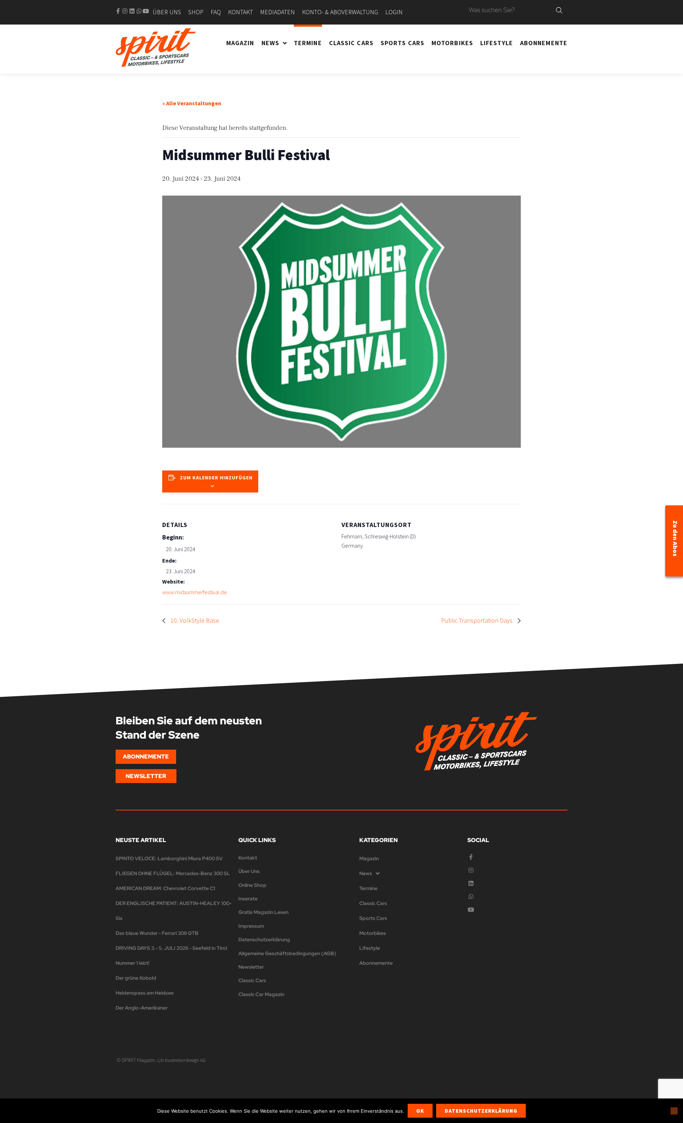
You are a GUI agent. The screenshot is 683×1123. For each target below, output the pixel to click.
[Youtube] (146, 11)
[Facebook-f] (118, 11)
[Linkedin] (132, 11)
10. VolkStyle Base (194, 620)
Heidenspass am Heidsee (145, 993)
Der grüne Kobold (136, 978)
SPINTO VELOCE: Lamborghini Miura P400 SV (169, 858)
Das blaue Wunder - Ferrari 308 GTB (157, 933)
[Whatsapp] (139, 11)
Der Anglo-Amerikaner (142, 1008)
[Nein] (674, 1110)
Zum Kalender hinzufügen (216, 477)
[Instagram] (125, 11)
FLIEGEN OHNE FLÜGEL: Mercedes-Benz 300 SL (173, 873)
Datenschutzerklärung (481, 1110)
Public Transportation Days (477, 620)
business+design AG (185, 1060)
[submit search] (559, 10)
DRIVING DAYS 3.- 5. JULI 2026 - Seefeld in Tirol (171, 948)
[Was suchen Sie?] (510, 10)
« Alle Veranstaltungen (191, 103)
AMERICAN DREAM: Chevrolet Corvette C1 (165, 888)
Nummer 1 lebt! (132, 963)
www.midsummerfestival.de (194, 592)
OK (420, 1110)
